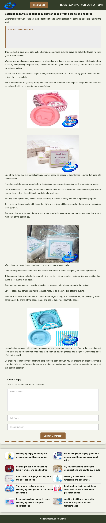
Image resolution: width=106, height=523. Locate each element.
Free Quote (39, 4)
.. (8, 39)
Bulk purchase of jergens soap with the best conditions (33, 478)
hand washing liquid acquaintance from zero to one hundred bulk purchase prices (80, 489)
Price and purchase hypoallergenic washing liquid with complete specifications (33, 502)
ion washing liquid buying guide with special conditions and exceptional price (81, 456)
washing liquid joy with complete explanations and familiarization (31, 455)
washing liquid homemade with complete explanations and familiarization (79, 502)
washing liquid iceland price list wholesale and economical (79, 478)
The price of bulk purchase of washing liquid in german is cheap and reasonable (34, 489)
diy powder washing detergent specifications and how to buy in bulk (82, 468)
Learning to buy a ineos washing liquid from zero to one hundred (31, 468)
